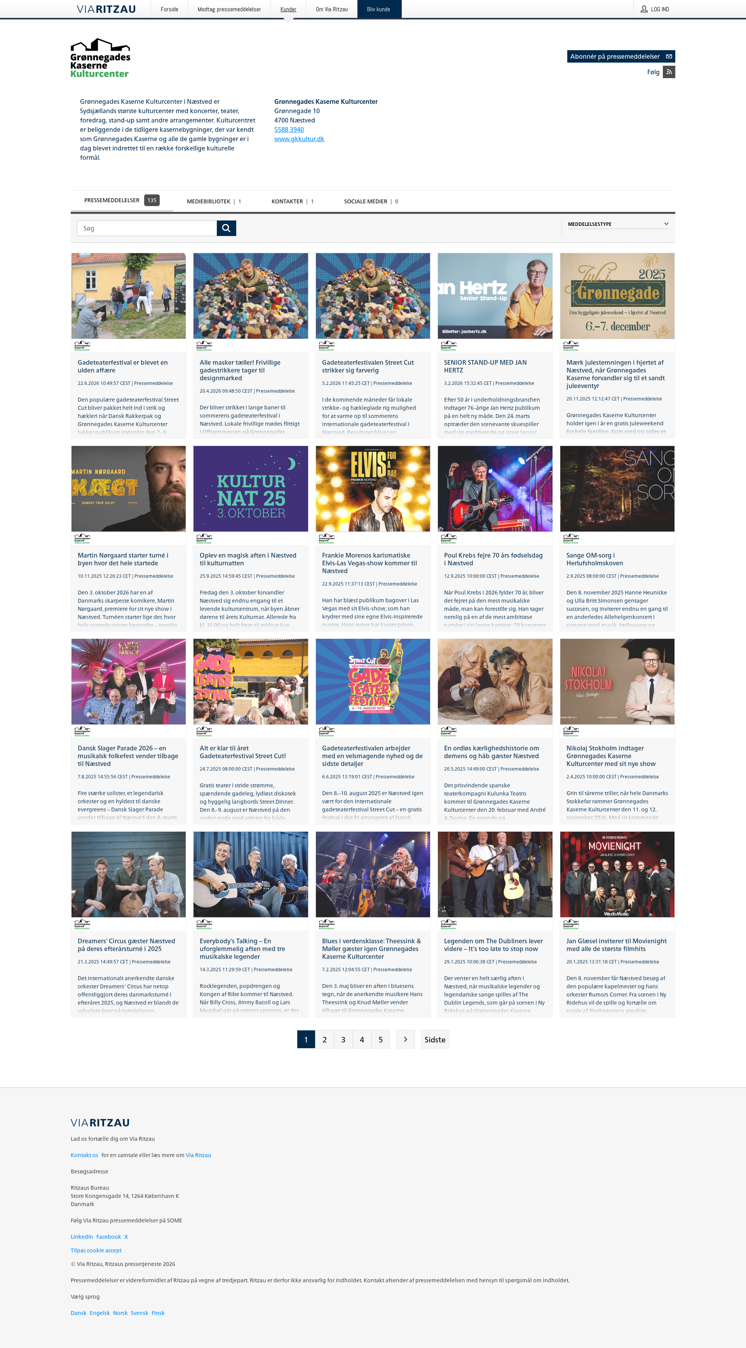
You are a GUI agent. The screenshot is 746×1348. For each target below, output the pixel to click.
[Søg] (226, 228)
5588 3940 (289, 129)
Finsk (158, 1313)
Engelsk (100, 1313)
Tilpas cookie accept (96, 1250)
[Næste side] (405, 1039)
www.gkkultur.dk (299, 138)
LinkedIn (82, 1236)
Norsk (120, 1313)
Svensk (139, 1313)
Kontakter (293, 201)
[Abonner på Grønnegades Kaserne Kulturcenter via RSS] (669, 72)
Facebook (108, 1236)
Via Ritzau (198, 1155)
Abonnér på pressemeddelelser (615, 56)
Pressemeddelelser (120, 200)
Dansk (79, 1313)
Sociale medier (371, 201)
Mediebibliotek (214, 201)
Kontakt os (84, 1155)
